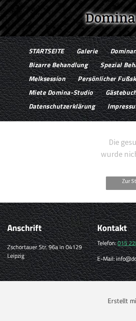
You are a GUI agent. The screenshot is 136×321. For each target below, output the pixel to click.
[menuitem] (46, 51)
